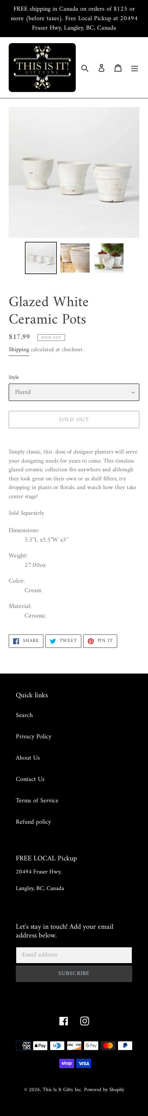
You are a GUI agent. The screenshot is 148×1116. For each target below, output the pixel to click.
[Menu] (134, 67)
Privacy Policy (33, 736)
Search (24, 715)
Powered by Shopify (104, 1089)
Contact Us (30, 779)
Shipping (19, 349)
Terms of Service (37, 800)
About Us (28, 758)
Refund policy (33, 822)
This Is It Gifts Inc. (62, 1089)
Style (14, 377)
